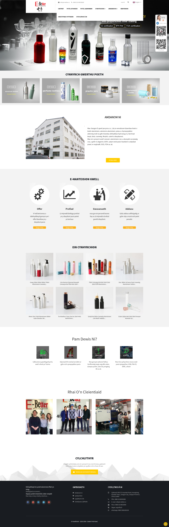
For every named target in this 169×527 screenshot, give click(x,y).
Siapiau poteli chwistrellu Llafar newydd (39, 494)
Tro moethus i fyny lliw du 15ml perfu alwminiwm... (69, 317)
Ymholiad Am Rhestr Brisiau (86, 472)
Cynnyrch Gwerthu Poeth (84, 74)
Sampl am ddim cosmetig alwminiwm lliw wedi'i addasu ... (99, 317)
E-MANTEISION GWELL (84, 179)
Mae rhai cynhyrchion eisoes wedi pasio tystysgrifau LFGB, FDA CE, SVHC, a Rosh (126, 364)
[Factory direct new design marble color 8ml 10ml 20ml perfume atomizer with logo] (69, 266)
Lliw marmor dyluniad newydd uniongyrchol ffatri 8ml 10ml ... (69, 283)
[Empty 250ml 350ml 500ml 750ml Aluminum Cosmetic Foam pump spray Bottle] (39, 266)
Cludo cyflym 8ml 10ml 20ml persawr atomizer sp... (129, 317)
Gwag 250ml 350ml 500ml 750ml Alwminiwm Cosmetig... (39, 283)
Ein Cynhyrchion (84, 247)
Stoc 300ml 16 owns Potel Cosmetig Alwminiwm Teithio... (129, 283)
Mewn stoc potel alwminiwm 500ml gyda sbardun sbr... (39, 317)
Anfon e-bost (163, 23)
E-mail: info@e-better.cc (118, 502)
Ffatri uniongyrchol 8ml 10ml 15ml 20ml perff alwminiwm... (99, 283)
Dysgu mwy (113, 160)
